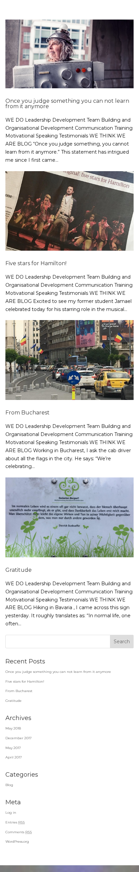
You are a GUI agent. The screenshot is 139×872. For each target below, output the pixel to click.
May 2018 (13, 728)
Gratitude (18, 570)
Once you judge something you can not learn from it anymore (67, 104)
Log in (10, 812)
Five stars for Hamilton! (35, 263)
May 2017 (13, 748)
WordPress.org (17, 841)
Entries (15, 822)
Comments (18, 832)
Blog (9, 785)
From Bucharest (27, 412)
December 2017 (18, 738)
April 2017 (13, 757)
